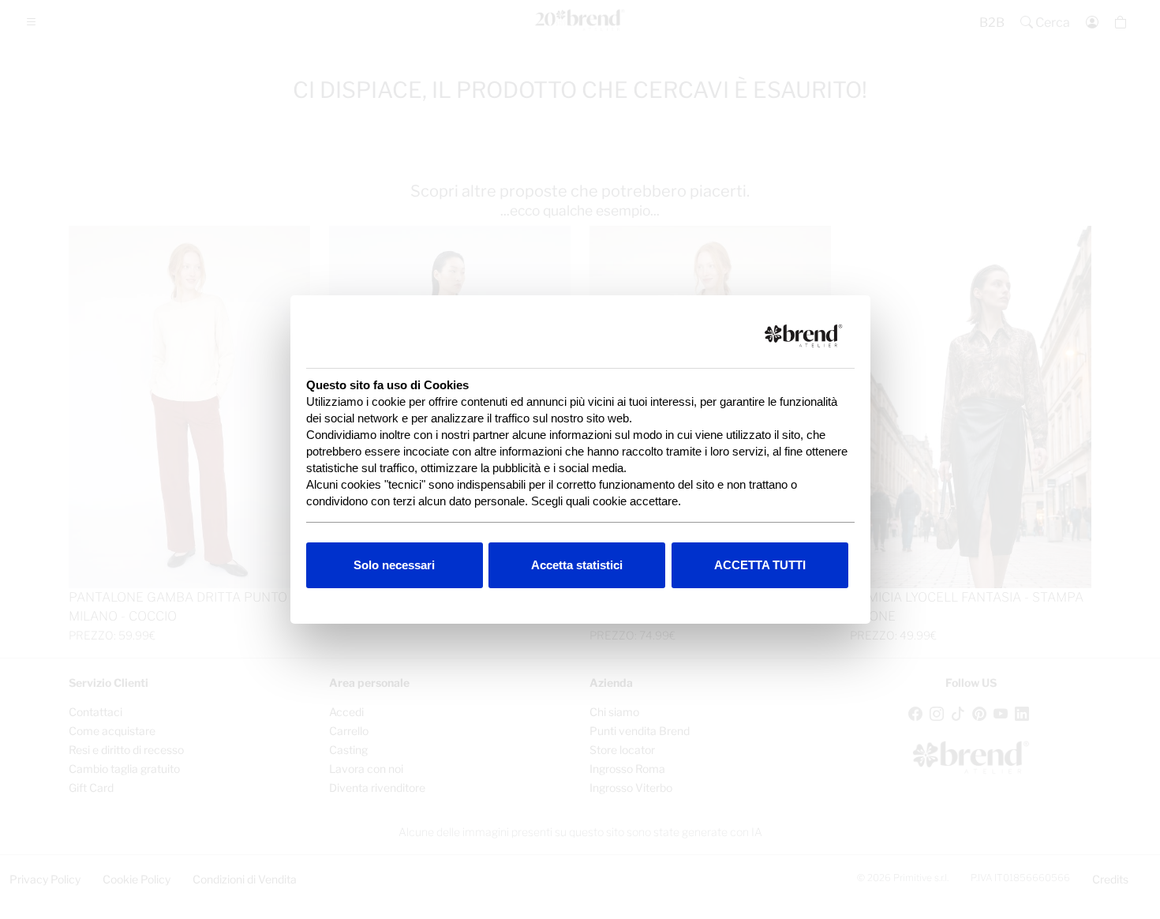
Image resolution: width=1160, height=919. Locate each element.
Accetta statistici (577, 565)
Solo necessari (394, 565)
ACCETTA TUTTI (760, 565)
